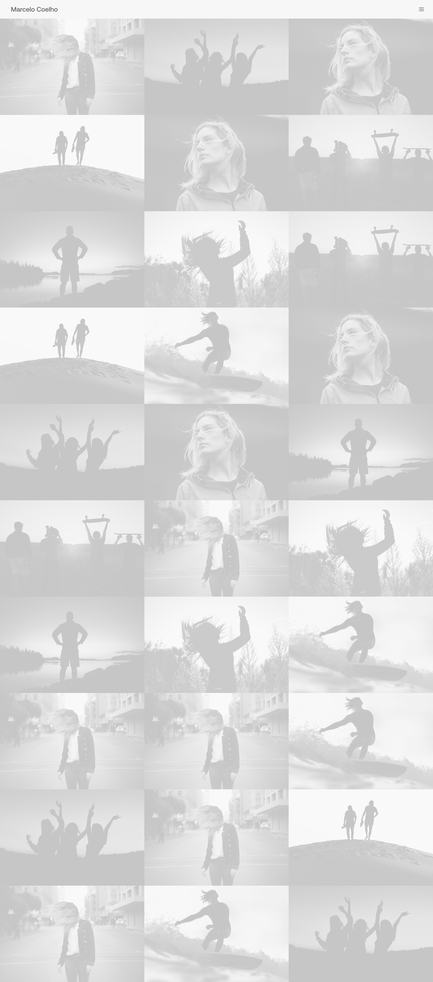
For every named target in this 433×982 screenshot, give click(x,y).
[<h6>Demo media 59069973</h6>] (361, 163)
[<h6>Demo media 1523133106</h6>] (361, 67)
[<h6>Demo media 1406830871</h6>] (72, 67)
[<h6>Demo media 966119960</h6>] (216, 67)
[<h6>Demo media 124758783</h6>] (72, 163)
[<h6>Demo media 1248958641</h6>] (216, 356)
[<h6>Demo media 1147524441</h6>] (216, 259)
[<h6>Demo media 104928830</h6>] (72, 259)
